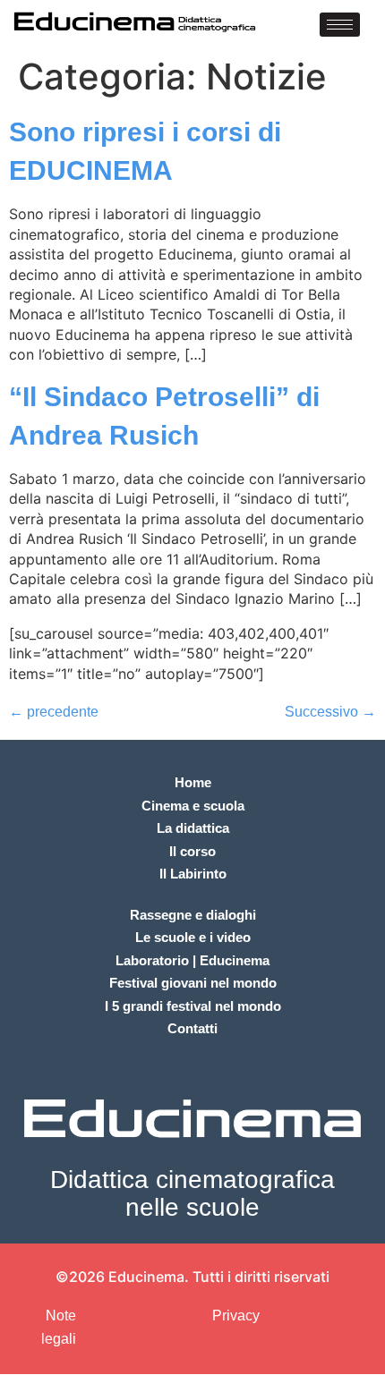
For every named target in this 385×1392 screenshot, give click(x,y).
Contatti (192, 1028)
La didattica (193, 828)
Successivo (330, 711)
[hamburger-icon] (340, 25)
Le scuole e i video (193, 937)
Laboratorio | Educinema (193, 960)
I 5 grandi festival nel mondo (193, 1006)
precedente (53, 711)
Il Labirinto (193, 873)
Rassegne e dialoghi (193, 914)
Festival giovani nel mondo (193, 982)
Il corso (192, 851)
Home (193, 782)
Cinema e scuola (192, 805)
